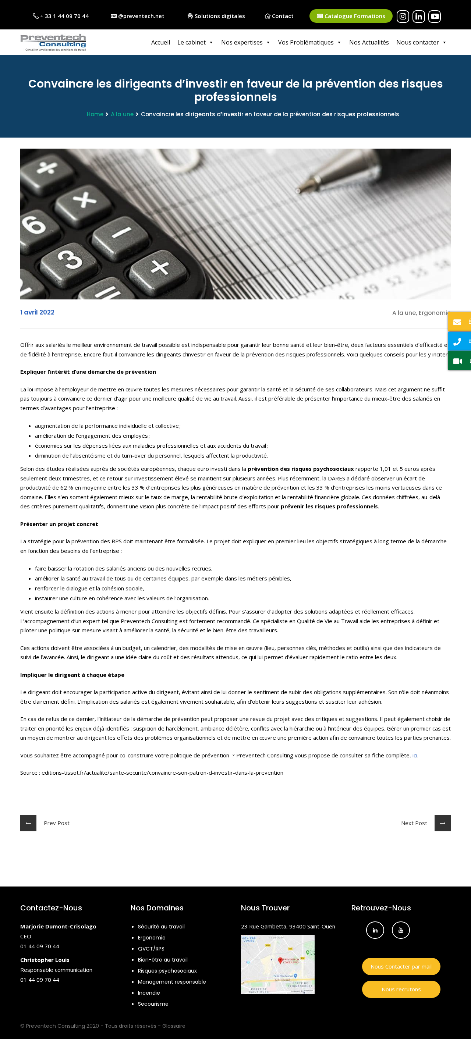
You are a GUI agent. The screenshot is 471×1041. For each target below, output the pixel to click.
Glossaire (173, 1026)
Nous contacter (417, 42)
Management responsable (172, 981)
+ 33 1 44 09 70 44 (64, 15)
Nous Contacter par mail (401, 966)
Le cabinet (191, 42)
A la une (122, 114)
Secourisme (153, 1004)
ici (414, 755)
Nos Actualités (369, 42)
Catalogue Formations (354, 15)
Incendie (149, 992)
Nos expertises (242, 42)
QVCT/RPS (151, 948)
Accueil (160, 42)
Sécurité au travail (161, 926)
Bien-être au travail (163, 959)
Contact (282, 15)
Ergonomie (152, 937)
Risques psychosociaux (167, 970)
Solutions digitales (219, 15)
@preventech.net (140, 15)
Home (95, 114)
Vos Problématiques (306, 42)
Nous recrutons (401, 989)
